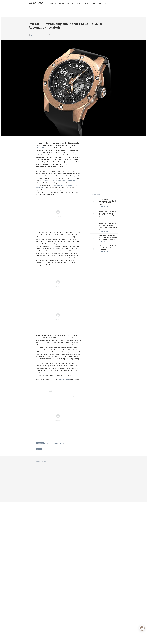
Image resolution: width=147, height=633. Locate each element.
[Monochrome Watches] (36, 3)
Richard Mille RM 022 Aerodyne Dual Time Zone (59, 181)
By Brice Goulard (43, 35)
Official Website (64, 380)
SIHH (48, 443)
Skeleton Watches (58, 443)
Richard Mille (42, 148)
